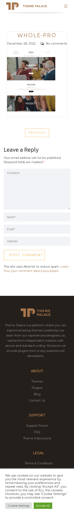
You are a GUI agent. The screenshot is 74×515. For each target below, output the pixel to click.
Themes (37, 381)
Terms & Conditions (38, 463)
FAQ (37, 432)
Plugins (37, 388)
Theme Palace (35, 6)
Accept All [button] (43, 505)
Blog (37, 394)
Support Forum (37, 425)
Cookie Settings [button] (18, 505)
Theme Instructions (37, 438)
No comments (56, 43)
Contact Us (37, 400)
